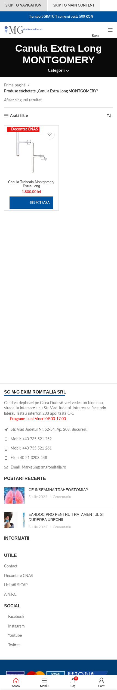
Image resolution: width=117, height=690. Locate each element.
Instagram (16, 626)
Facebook (15, 617)
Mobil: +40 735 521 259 (31, 439)
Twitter (13, 645)
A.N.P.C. (10, 595)
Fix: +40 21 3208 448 (29, 458)
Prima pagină (15, 85)
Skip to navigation (23, 5)
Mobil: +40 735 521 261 (31, 448)
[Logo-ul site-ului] (23, 30)
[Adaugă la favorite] (49, 134)
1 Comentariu (60, 497)
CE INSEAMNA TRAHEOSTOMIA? (58, 490)
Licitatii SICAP (15, 585)
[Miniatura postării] (14, 495)
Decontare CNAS (18, 576)
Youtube (14, 636)
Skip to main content (74, 5)
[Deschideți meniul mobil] (110, 29)
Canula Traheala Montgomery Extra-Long (31, 184)
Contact (10, 566)
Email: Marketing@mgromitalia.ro (38, 467)
